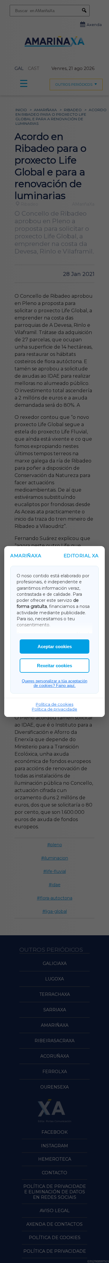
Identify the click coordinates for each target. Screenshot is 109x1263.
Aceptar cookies (55, 646)
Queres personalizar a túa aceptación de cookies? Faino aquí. (54, 683)
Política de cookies (54, 704)
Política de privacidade (54, 709)
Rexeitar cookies (54, 665)
